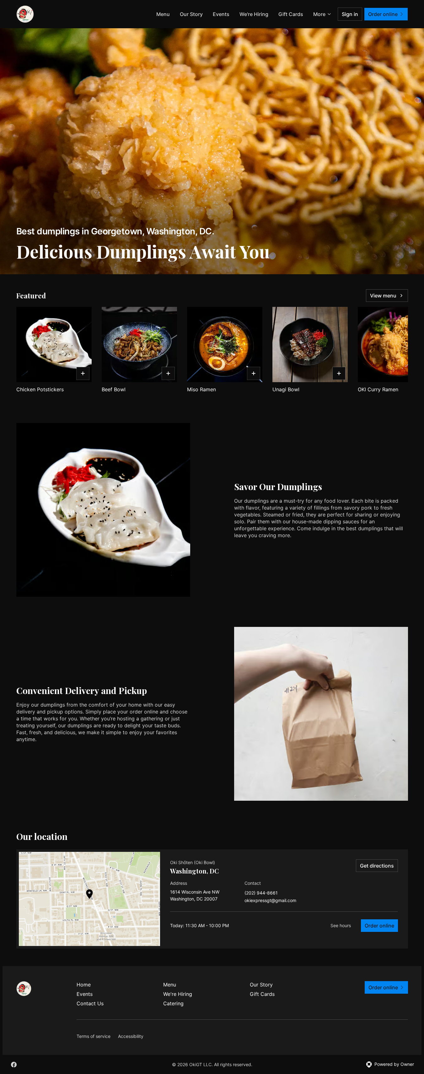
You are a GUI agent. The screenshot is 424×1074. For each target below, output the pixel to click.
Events (221, 14)
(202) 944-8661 (261, 893)
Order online (379, 925)
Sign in (350, 14)
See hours (340, 925)
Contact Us (90, 1003)
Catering (173, 1003)
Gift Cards (290, 14)
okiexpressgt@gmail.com (270, 901)
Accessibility (130, 1036)
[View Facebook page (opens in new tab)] (14, 1064)
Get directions (377, 866)
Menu (163, 14)
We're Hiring (253, 14)
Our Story (191, 14)
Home (84, 984)
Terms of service (93, 1036)
